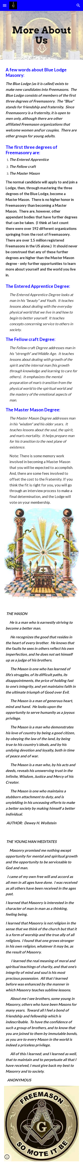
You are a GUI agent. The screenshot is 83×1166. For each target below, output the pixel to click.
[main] (41, 35)
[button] (4, 5)
